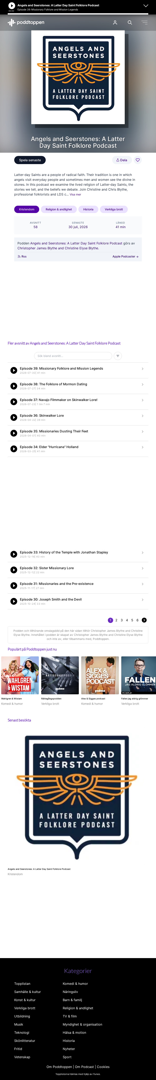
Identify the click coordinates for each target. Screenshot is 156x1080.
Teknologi (21, 1032)
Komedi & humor (75, 984)
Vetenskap (22, 1057)
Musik (18, 1024)
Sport (67, 1057)
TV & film (70, 1016)
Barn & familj (72, 1000)
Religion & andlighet (59, 209)
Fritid (18, 1049)
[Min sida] (115, 22)
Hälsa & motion (74, 1032)
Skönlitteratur (24, 1041)
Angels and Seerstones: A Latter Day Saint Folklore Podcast (76, 243)
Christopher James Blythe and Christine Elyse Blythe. (58, 248)
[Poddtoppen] (26, 23)
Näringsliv (70, 992)
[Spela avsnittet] (14, 370)
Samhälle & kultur (27, 992)
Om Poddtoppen (59, 1067)
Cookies (103, 1067)
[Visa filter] (118, 356)
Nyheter (69, 1049)
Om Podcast (84, 1067)
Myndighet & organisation (82, 1024)
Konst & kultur (25, 1000)
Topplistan (22, 984)
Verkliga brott (114, 209)
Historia (88, 209)
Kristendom (26, 209)
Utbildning (22, 1016)
